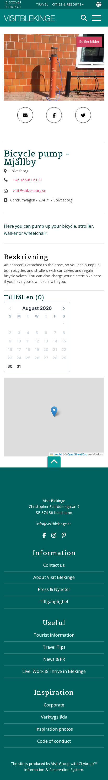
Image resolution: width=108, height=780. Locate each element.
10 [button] (19, 341)
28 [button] (55, 358)
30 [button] (10, 366)
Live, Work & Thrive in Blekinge (54, 671)
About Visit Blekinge (54, 577)
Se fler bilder (89, 41)
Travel (42, 4)
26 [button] (37, 358)
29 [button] (64, 358)
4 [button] (28, 332)
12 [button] (37, 341)
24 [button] (19, 358)
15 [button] (64, 341)
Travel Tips (54, 647)
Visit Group (60, 763)
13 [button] (46, 341)
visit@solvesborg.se (29, 190)
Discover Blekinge (13, 4)
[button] (63, 308)
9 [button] (10, 341)
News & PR (54, 659)
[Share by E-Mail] (25, 115)
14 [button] (55, 341)
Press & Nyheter (54, 589)
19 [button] (37, 349)
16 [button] (10, 349)
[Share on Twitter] (83, 115)
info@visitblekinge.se (54, 523)
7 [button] (55, 332)
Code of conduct (54, 741)
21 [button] (55, 349)
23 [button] (10, 358)
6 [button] (46, 332)
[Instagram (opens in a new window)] (53, 535)
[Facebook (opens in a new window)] (44, 535)
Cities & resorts (66, 4)
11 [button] (28, 341)
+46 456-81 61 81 (28, 179)
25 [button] (28, 358)
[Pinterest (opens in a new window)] (64, 535)
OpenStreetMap (77, 454)
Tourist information (54, 635)
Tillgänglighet (54, 601)
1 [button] (64, 324)
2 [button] (10, 332)
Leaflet (57, 454)
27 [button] (46, 358)
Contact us (54, 565)
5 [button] (37, 332)
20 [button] (46, 349)
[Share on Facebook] (54, 115)
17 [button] (19, 349)
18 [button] (28, 349)
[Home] (29, 18)
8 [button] (64, 332)
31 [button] (19, 366)
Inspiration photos (54, 729)
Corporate (54, 705)
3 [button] (19, 332)
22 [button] (64, 349)
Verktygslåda (54, 717)
